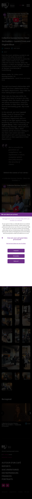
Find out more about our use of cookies (16, 243)
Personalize (16, 256)
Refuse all (16, 261)
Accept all (16, 250)
